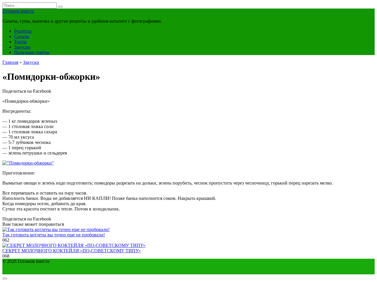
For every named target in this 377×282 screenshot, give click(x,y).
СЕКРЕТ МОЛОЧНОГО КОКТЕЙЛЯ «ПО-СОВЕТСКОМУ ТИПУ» (71, 250)
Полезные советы (31, 52)
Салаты (21, 36)
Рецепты (23, 31)
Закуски (22, 46)
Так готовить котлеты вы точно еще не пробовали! (53, 234)
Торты (20, 41)
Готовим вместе (18, 11)
